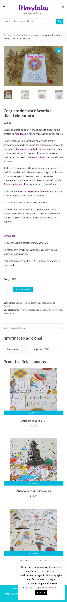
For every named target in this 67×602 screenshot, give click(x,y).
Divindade (57, 309)
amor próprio (20, 309)
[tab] (34, 328)
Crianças (42, 302)
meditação (9, 313)
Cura (49, 309)
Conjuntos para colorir (27, 35)
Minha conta (11, 594)
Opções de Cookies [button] (46, 587)
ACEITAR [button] (41, 592)
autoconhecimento (36, 309)
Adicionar (23, 289)
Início (9, 35)
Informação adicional (15, 327)
